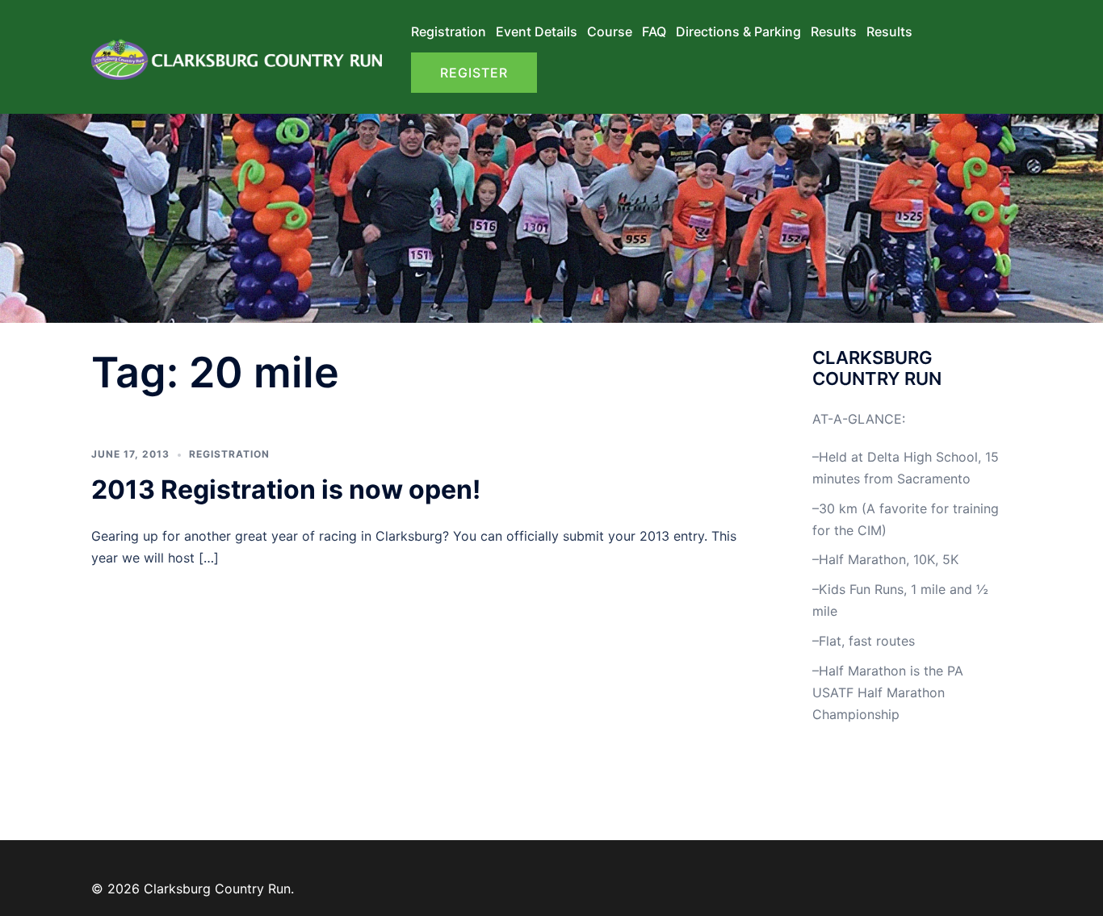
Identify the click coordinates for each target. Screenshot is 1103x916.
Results (834, 31)
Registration (448, 31)
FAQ (654, 31)
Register (474, 73)
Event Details (536, 31)
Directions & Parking (738, 31)
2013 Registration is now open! (285, 489)
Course (609, 31)
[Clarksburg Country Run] (236, 56)
